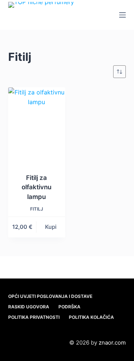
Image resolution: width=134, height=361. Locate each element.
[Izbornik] (122, 15)
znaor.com (112, 342)
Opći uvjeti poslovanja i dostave (50, 296)
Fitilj (36, 209)
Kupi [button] (51, 226)
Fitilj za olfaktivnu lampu (36, 187)
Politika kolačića (91, 317)
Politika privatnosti (34, 317)
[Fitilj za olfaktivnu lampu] (36, 125)
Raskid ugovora (28, 306)
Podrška (69, 306)
